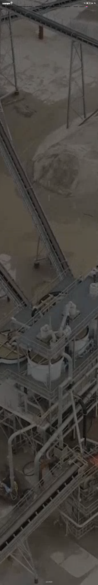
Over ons (58, 6)
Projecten (67, 6)
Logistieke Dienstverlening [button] (24, 6)
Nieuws (76, 6)
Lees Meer (49, 582)
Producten (10, 6)
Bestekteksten (51, 6)
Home (3, 6)
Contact (81, 6)
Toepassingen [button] (39, 6)
